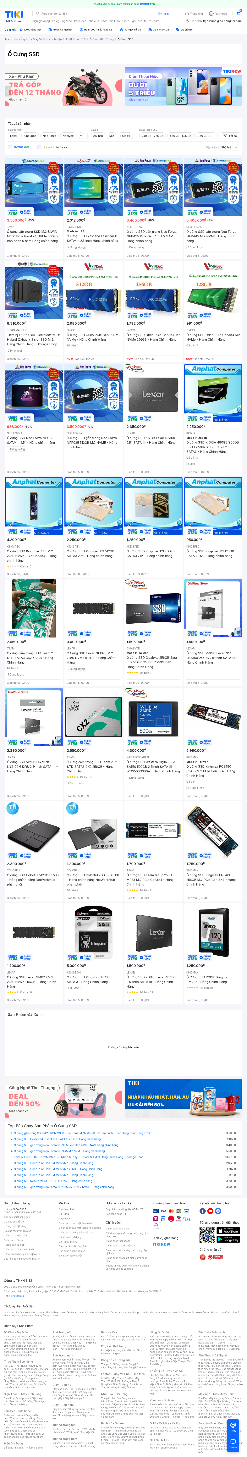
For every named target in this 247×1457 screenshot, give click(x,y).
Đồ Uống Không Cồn (121, 1439)
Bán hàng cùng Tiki (116, 1213)
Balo (103, 1336)
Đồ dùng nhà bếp (13, 1447)
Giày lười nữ (81, 1395)
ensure (72, 1312)
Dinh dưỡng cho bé (21, 1345)
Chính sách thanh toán (118, 1240)
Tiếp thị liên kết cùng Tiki (73, 1246)
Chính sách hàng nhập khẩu (19, 1249)
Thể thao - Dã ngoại (166, 1342)
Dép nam (70, 1412)
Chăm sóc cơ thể (20, 1421)
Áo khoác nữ (78, 1339)
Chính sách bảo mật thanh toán (76, 1223)
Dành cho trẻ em (20, 1381)
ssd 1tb (142, 21)
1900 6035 (19, 1295)
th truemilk (43, 1312)
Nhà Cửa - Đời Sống (114, 1394)
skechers (117, 1312)
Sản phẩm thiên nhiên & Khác (23, 1426)
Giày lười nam (59, 1409)
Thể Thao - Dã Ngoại (212, 1355)
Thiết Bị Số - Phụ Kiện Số (166, 1370)
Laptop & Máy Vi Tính (176, 1355)
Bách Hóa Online (112, 1423)
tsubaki (54, 1315)
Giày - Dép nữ (61, 1384)
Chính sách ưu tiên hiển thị (120, 1245)
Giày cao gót (59, 1389)
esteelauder (28, 1312)
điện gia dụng (41, 21)
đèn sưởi (215, 1427)
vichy (39, 1315)
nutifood (147, 1312)
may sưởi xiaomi (215, 1436)
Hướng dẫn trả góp (14, 1244)
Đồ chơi (38, 1336)
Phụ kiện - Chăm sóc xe (163, 1427)
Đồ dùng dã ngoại (221, 1362)
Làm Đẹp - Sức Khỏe (17, 1411)
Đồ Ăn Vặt (113, 1436)
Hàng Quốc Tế (159, 1332)
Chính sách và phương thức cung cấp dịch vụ (126, 1252)
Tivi (207, 1345)
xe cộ (55, 21)
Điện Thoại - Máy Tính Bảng (22, 1394)
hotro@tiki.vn (32, 1254)
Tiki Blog (64, 1213)
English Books (169, 1447)
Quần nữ (75, 1336)
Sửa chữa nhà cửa (117, 1401)
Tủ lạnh (209, 1339)
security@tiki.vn (31, 1258)
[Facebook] (203, 1211)
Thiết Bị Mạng (120, 1384)
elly (101, 1312)
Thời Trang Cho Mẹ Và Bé (18, 1336)
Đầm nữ (65, 1336)
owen (63, 1312)
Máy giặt (209, 1342)
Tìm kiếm (163, 13)
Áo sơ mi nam (74, 1362)
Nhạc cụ (127, 1413)
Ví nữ (88, 1429)
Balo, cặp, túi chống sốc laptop (123, 1338)
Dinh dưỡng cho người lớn (24, 1348)
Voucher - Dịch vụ (162, 1400)
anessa (187, 1312)
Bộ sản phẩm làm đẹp (24, 1435)
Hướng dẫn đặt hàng (15, 1226)
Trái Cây (8, 1365)
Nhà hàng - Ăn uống (168, 1410)
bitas (234, 1312)
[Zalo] (218, 1211)
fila (46, 1315)
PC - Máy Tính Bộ (116, 1387)
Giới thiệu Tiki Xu (68, 1241)
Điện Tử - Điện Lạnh (211, 1332)
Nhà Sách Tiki (159, 1440)
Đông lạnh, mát (27, 1372)
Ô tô (168, 1430)
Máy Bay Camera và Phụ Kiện (219, 1415)
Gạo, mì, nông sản (22, 1375)
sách (104, 21)
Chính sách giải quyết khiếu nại (76, 1232)
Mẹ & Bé (170, 1348)
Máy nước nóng (219, 1345)
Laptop (132, 1387)
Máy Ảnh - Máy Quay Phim (216, 1394)
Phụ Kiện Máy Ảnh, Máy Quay (214, 1398)
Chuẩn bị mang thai (21, 1355)
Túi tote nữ (73, 1432)
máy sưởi (203, 1427)
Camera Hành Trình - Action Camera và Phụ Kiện (219, 1404)
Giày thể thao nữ (226, 1381)
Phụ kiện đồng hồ (117, 1367)
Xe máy (160, 1430)
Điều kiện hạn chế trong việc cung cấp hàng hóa (127, 1235)
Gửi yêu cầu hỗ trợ (14, 1221)
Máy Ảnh (227, 1416)
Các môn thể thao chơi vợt (220, 1377)
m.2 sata (154, 21)
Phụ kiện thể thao (220, 1365)
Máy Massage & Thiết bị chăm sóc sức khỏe (26, 1423)
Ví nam (56, 1443)
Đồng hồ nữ (120, 1364)
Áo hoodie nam (67, 1365)
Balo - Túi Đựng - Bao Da (219, 1407)
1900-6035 (19, 1209)
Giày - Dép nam (63, 1404)
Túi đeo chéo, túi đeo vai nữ (67, 1429)
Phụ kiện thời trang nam (121, 1352)
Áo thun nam (59, 1359)
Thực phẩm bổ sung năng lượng (220, 1383)
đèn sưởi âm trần (214, 1449)
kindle (157, 1312)
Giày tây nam (76, 1409)
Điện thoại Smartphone (17, 1398)
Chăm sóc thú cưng (112, 1427)
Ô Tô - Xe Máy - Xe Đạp (165, 1423)
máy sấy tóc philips (222, 1430)
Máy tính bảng (19, 1404)
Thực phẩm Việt (33, 1368)
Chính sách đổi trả (14, 1240)
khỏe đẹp (80, 21)
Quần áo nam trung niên (72, 1375)
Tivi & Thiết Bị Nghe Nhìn (169, 1360)
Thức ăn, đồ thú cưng (21, 1384)
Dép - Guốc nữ (77, 1389)
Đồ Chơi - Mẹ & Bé (16, 1332)
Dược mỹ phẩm (34, 1436)
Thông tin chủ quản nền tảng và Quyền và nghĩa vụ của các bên (127, 1267)
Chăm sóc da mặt (14, 1415)
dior (17, 1312)
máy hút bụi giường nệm (218, 1441)
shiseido (9, 1315)
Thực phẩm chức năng (22, 1418)
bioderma (91, 1312)
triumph (136, 1312)
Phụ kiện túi (87, 1432)
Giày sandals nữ (71, 1392)
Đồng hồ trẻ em (137, 1367)
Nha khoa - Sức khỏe (170, 1413)
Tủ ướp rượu (233, 1348)
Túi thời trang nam (64, 1438)
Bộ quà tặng (117, 1443)
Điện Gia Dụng (13, 1443)
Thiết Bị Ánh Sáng (220, 1401)
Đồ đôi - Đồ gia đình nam (77, 1368)
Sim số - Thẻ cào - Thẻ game (178, 1416)
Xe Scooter (179, 1430)
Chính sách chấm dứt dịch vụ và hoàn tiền (126, 1259)
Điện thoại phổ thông (21, 1401)
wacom (177, 1312)
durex (81, 1312)
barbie (54, 1312)
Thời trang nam (62, 1355)
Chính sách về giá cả (117, 1228)
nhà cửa (94, 21)
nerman (166, 1312)
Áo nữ (55, 1336)
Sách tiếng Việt (158, 1444)
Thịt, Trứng (21, 1365)
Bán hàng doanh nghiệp (72, 1251)
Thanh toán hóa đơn (161, 1404)
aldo (127, 1312)
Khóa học (179, 1404)
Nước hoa (16, 1433)
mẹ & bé (67, 21)
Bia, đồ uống (16, 1378)
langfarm (21, 1315)
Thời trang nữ (61, 1332)
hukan (31, 1315)
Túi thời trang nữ (63, 1425)
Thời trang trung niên (70, 1348)
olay (206, 1312)
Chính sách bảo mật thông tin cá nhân (80, 1227)
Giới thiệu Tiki (66, 1209)
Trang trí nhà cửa (110, 1398)
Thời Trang (179, 1336)
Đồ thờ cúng (114, 1413)
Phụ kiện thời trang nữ (113, 1350)
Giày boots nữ (65, 1395)
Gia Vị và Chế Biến (117, 1433)
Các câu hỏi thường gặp (17, 1217)
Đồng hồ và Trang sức (115, 1360)
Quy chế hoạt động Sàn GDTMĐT (124, 1209)
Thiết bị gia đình (34, 1447)
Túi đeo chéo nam (72, 1443)
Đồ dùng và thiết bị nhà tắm (124, 1407)
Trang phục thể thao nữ (211, 1359)
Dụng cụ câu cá (214, 1372)
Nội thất (117, 1404)
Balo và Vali (109, 1332)
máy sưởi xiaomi (223, 1439)
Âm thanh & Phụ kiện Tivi (212, 1336)
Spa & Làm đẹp (173, 1407)
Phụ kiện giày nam (69, 1415)
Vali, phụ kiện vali (135, 1339)
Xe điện (182, 1427)
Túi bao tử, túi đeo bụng (82, 1446)
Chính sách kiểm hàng (16, 1235)
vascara (8, 1312)
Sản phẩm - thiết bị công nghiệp (172, 1357)
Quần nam (74, 1359)
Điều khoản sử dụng (70, 1237)
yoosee (197, 1312)
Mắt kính (131, 1350)
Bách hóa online (166, 1351)
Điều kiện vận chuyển (70, 1255)
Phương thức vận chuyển (17, 1230)
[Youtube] (210, 1211)
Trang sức (106, 1364)
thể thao (115, 21)
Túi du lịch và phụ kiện (120, 1336)
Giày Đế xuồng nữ (74, 1398)
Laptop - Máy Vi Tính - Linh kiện (123, 1374)
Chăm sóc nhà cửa (24, 1387)
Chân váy (76, 1342)
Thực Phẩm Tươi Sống (18, 1361)
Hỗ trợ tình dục (32, 1433)
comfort (225, 1312)
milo (107, 1312)
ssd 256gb (129, 21)
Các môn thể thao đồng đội (220, 1375)
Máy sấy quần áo (215, 1348)
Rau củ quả (16, 1368)
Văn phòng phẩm (177, 1444)
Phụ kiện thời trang (113, 1346)
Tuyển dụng (65, 1218)
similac (215, 1312)
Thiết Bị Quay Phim (218, 1413)
